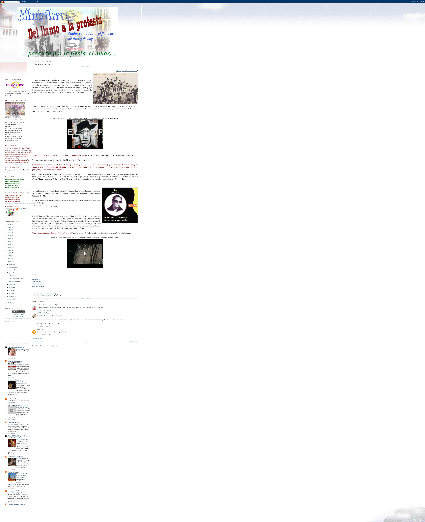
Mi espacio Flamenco (14, 380)
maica (38, 329)
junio (11, 285)
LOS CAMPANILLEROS (16, 278)
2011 (9, 259)
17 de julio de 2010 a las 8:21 (44, 326)
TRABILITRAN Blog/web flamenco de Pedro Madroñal (19, 437)
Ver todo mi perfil (22, 212)
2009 (9, 303)
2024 (9, 224)
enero (11, 299)
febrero (11, 296)
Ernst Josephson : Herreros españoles (21, 382)
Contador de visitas (18, 314)
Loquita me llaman (13, 424)
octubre (11, 264)
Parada (10, 401)
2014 (9, 250)
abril (11, 290)
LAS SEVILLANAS (14, 281)
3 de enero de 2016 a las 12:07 (44, 334)
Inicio (86, 342)
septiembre (12, 267)
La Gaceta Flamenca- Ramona (46, 305)
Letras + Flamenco (13, 422)
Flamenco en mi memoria (16, 347)
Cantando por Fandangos (15, 457)
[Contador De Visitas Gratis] (18, 312)
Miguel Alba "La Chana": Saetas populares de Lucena (23, 475)
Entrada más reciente (38, 342)
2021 (9, 233)
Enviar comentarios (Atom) (48, 346)
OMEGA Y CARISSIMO (20, 363)
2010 (9, 262)
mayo (11, 287)
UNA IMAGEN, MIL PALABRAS (18, 405)
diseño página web (18, 316)
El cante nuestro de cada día (16, 504)
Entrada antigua (133, 342)
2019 (9, 239)
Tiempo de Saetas (13, 472)
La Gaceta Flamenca (14, 399)
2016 (9, 244)
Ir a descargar (54, 206)
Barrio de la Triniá (14, 491)
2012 (9, 256)
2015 (9, 247)
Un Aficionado (41, 313)
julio (11, 273)
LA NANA (12, 275)
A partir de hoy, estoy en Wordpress (17, 493)
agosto (11, 270)
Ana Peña (19, 458)
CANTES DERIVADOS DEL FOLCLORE (51, 295)
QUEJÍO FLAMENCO (15, 361)
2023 (9, 227)
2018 (9, 241)
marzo (11, 293)
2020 (9, 236)
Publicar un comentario (37, 338)
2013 (9, 253)
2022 (9, 230)
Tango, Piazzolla (20, 349)
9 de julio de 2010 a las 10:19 (44, 310)
